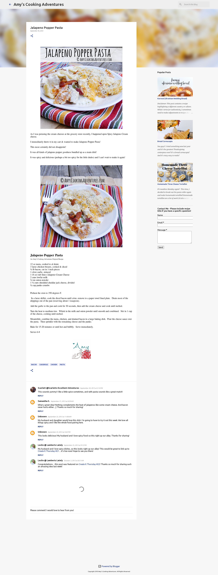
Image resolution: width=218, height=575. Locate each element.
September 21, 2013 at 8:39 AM (62, 401)
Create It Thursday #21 (48, 451)
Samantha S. (44, 401)
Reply (40, 396)
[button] (31, 36)
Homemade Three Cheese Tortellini (172, 184)
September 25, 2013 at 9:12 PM (75, 445)
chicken (54, 364)
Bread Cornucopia (164, 141)
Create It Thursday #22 (89, 464)
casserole (43, 364)
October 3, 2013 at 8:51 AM (74, 460)
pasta (62, 364)
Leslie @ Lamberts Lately (50, 445)
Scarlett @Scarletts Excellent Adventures (58, 388)
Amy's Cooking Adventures (39, 4)
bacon (34, 364)
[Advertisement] (81, 541)
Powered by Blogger (110, 566)
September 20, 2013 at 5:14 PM (91, 388)
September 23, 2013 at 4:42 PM (59, 432)
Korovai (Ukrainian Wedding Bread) (172, 99)
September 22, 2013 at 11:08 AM (59, 416)
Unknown (42, 416)
